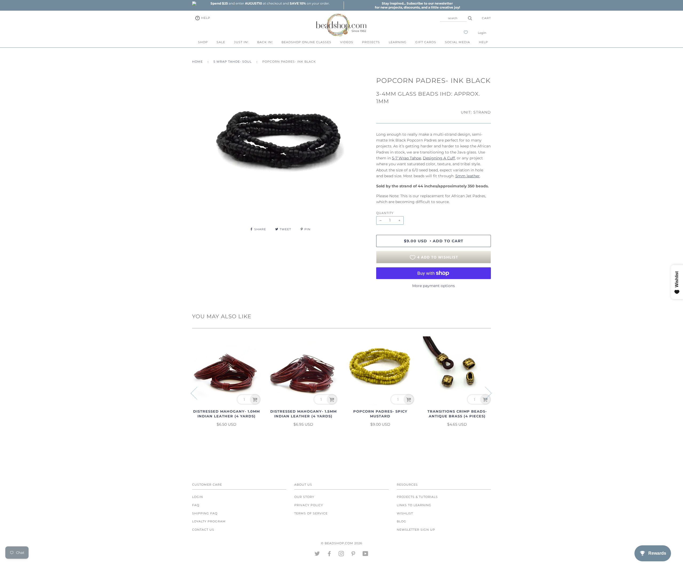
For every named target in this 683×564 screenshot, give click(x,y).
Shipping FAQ (204, 513)
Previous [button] (197, 393)
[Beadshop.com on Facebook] (329, 555)
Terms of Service (311, 513)
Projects (371, 42)
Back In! (265, 42)
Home (197, 61)
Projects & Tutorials (417, 497)
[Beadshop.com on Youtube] (365, 555)
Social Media (457, 42)
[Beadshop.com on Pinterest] (353, 555)
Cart (486, 18)
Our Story (304, 497)
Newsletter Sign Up (416, 529)
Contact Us (203, 529)
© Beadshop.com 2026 (341, 543)
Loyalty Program (209, 521)
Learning (398, 42)
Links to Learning (414, 505)
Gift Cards (425, 42)
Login (482, 33)
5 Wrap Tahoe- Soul (232, 61)
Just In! (241, 42)
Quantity (385, 213)
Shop (203, 42)
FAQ (195, 505)
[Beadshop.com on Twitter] (317, 555)
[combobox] (453, 18)
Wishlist (405, 513)
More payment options (433, 285)
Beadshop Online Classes (306, 42)
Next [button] (485, 393)
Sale (221, 42)
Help (205, 18)
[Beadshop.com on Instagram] (341, 555)
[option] (270, 3)
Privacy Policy (308, 505)
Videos (346, 42)
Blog (401, 521)
